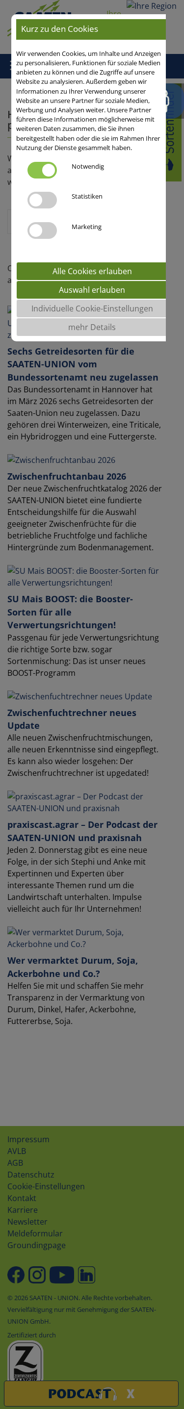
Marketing (87, 226)
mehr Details (92, 327)
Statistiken (87, 196)
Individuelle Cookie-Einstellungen (92, 308)
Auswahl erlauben (92, 289)
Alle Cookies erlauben (92, 271)
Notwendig (88, 166)
